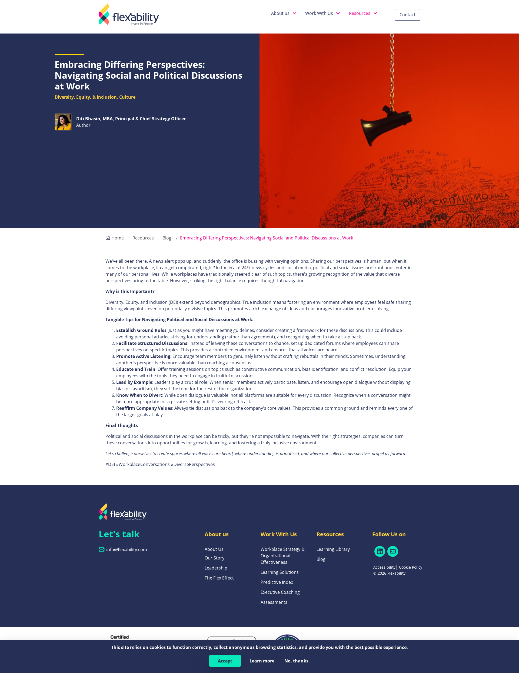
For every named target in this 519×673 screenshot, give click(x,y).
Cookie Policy (410, 567)
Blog (321, 559)
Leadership (216, 568)
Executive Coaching (280, 592)
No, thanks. (297, 661)
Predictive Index (277, 582)
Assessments (274, 602)
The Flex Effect (219, 578)
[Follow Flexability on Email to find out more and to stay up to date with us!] (392, 551)
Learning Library (333, 549)
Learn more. (262, 661)
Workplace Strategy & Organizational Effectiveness (283, 555)
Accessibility (384, 567)
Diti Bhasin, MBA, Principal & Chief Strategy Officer (131, 119)
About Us (214, 549)
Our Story (214, 558)
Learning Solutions (280, 572)
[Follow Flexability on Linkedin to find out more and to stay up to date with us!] (379, 551)
